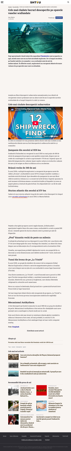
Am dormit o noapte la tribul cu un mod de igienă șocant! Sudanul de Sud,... (48, 419)
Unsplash (15, 327)
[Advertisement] (35, 81)
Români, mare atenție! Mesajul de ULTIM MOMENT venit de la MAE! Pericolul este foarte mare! (55, 393)
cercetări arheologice (19, 197)
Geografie (24, 436)
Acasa (10, 7)
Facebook (59, 17)
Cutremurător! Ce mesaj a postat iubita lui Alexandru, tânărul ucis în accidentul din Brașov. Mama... (27, 422)
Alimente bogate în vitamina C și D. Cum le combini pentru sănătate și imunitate (55, 407)
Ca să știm (16, 7)
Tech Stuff (65, 436)
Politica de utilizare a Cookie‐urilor (32, 440)
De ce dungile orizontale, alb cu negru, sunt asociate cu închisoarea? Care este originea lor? (39, 364)
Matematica (56, 436)
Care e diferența (14, 436)
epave (24, 347)
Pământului (44, 56)
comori (13, 347)
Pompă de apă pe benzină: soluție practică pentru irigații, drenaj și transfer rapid (26, 407)
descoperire (19, 347)
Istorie (4, 436)
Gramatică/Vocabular (35, 436)
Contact (47, 440)
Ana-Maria (11, 17)
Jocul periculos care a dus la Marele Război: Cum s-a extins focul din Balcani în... (27, 392)
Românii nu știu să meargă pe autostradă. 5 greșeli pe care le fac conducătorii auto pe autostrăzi (40, 373)
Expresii (47, 436)
